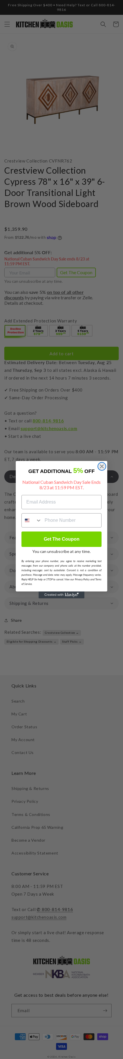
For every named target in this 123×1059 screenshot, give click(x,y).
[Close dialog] (102, 466)
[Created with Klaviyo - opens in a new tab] (61, 594)
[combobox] (32, 520)
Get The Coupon (62, 539)
